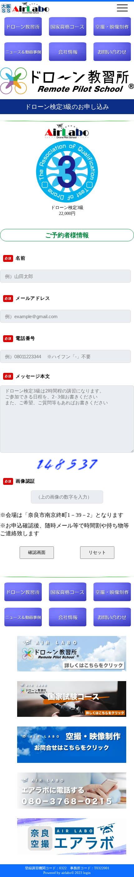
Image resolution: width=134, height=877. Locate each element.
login (87, 873)
